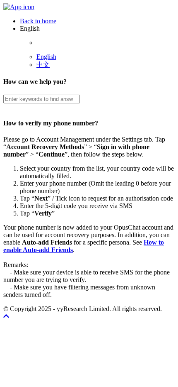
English (46, 56)
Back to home (38, 20)
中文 (43, 64)
